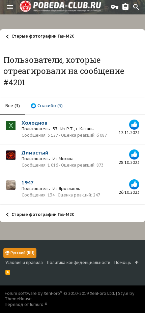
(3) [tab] (12, 105)
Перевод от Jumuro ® (26, 304)
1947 (28, 182)
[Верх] (137, 263)
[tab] (46, 105)
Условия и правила (24, 262)
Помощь (122, 262)
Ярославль (69, 188)
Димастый (35, 152)
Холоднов (35, 123)
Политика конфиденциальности (78, 262)
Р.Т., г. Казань (79, 128)
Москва (66, 158)
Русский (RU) (21, 252)
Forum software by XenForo (60, 293)
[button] (10, 7)
